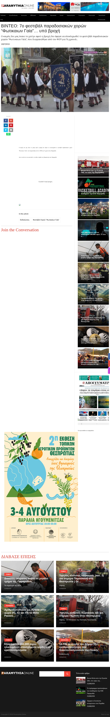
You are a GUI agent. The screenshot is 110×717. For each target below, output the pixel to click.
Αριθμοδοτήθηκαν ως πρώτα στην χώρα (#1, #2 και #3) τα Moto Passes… (25, 612)
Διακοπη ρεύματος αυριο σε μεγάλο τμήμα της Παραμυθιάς (92, 257)
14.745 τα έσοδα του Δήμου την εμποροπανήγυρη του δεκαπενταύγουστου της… (92, 362)
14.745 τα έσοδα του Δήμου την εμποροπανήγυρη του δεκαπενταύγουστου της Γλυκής (78, 647)
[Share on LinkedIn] (6, 125)
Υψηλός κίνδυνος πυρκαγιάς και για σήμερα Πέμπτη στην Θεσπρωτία (93, 319)
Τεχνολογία (102, 15)
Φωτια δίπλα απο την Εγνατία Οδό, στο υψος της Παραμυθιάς (92, 171)
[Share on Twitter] (6, 130)
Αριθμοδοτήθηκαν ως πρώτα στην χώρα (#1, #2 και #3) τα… (92, 299)
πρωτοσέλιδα (82, 430)
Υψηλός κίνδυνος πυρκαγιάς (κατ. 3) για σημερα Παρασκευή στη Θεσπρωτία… (92, 277)
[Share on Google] (11, 121)
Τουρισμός (81, 15)
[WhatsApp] (8, 134)
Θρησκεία (53, 15)
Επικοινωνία (101, 19)
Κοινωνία (24, 15)
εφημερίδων (91, 430)
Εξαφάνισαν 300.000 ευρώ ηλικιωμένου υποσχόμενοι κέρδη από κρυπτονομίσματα (93, 341)
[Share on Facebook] (6, 121)
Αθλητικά (33, 15)
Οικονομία (92, 15)
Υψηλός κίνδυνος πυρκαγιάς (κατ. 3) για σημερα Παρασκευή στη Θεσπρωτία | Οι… (81, 578)
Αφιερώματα (71, 15)
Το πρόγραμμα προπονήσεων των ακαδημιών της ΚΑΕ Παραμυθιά (93, 193)
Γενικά (61, 15)
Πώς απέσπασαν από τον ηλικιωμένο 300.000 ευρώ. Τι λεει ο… (93, 234)
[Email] (11, 130)
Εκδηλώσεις (43, 15)
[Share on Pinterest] (11, 125)
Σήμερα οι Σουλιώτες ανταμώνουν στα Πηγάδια (90, 214)
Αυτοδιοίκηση (13, 15)
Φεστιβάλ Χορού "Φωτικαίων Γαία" (46, 220)
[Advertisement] (45, 131)
